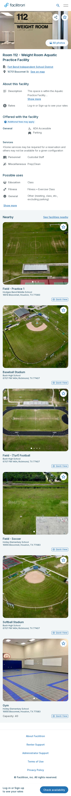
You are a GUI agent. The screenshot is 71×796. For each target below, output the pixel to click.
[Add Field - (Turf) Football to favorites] (63, 393)
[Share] (55, 17)
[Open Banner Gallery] (35, 30)
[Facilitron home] (15, 8)
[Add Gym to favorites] (63, 643)
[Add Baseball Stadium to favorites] (63, 310)
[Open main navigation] (65, 5)
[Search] (58, 5)
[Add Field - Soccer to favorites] (63, 476)
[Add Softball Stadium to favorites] (63, 560)
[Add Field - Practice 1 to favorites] (63, 227)
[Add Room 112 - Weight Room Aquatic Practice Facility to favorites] (64, 17)
